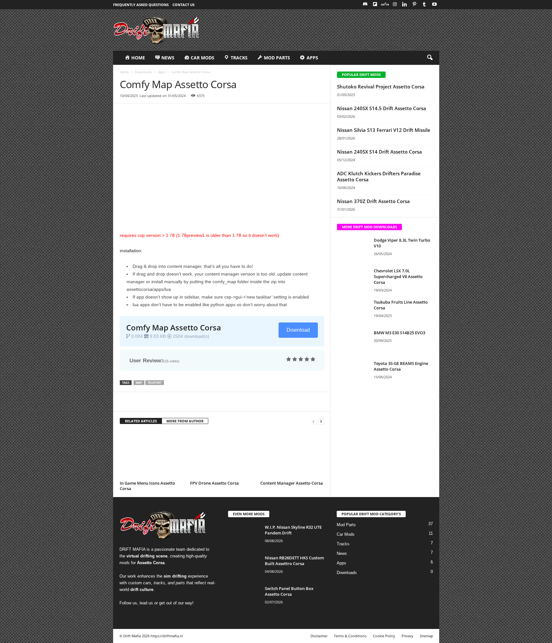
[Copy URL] (126, 401)
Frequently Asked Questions (141, 4)
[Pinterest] (414, 4)
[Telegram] (229, 401)
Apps (161, 72)
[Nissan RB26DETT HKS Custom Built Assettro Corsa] (244, 567)
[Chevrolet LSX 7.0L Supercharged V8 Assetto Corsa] (353, 280)
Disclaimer (318, 635)
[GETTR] (385, 4)
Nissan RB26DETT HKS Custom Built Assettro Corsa (294, 560)
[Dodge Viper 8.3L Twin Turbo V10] (353, 249)
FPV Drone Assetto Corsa (214, 483)
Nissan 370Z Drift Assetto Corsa (373, 201)
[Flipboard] (375, 4)
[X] (155, 401)
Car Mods (346, 534)
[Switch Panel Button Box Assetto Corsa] (244, 597)
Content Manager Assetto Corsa (291, 483)
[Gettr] (273, 401)
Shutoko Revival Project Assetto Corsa (381, 86)
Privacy (407, 635)
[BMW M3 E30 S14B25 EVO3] (353, 342)
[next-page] (321, 421)
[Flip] (258, 401)
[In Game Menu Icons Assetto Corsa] (152, 455)
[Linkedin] (405, 4)
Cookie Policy (384, 635)
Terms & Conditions (350, 635)
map (139, 383)
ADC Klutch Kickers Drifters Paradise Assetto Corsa (379, 176)
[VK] (243, 401)
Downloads (143, 72)
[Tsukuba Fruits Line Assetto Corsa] (353, 311)
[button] (430, 58)
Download (298, 330)
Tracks (343, 543)
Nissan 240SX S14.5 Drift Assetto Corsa (381, 108)
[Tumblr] (424, 4)
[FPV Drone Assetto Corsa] (222, 455)
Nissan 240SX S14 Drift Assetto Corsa (379, 151)
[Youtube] (434, 4)
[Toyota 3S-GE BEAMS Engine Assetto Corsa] (353, 372)
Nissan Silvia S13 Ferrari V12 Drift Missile (383, 130)
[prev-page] (313, 421)
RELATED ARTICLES (141, 421)
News (342, 553)
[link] (288, 401)
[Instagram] (395, 4)
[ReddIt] (199, 401)
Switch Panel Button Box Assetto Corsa (289, 591)
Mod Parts (346, 524)
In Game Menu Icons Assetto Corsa (147, 485)
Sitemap (426, 635)
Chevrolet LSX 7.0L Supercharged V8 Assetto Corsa (398, 276)
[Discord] (365, 4)
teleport (155, 383)
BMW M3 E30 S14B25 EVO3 (399, 333)
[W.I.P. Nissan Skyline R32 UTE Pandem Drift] (244, 536)
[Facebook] (140, 401)
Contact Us (183, 4)
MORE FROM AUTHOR (184, 421)
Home (124, 72)
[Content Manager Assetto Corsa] (292, 455)
